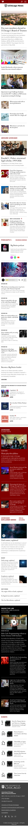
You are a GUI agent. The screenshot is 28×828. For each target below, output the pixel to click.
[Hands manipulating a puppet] (23, 333)
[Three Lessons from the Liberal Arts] (9, 776)
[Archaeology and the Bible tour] (9, 765)
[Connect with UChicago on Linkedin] (12, 817)
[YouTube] (18, 257)
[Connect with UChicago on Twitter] (8, 817)
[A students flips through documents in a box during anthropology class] (5, 504)
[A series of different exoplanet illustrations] (23, 579)
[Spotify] (15, 257)
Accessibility (4, 812)
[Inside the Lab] (5, 683)
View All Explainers (22, 518)
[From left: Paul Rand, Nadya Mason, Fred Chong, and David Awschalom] (23, 350)
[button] (14, 622)
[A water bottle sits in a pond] (23, 317)
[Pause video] (4, 536)
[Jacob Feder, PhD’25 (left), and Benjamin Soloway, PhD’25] (14, 81)
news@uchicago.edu (6, 801)
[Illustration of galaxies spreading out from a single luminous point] (23, 563)
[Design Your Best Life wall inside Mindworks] (14, 57)
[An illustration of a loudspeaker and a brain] (5, 173)
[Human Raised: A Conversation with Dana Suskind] (9, 734)
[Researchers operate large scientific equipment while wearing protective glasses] (5, 660)
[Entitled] (5, 419)
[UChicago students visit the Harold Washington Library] (5, 487)
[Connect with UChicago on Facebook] (2, 817)
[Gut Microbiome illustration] (14, 269)
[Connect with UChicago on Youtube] (15, 817)
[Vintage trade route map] (5, 105)
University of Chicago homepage (10, 805)
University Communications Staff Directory (12, 807)
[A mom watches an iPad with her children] (23, 301)
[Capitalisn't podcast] (5, 393)
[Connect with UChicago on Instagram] (5, 817)
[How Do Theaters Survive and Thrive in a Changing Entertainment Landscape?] (7, 724)
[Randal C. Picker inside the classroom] (14, 148)
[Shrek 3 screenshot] (5, 129)
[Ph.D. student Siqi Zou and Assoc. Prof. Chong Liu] (5, 206)
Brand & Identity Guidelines (8, 810)
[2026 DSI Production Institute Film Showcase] (9, 754)
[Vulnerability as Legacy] (9, 744)
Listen (11, 397)
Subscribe (4, 379)
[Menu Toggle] (25, 2)
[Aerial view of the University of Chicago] (14, 18)
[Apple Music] (12, 257)
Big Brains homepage (21, 240)
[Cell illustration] (5, 117)
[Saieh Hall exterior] (5, 190)
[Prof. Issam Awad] (5, 703)
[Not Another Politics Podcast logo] (5, 406)
